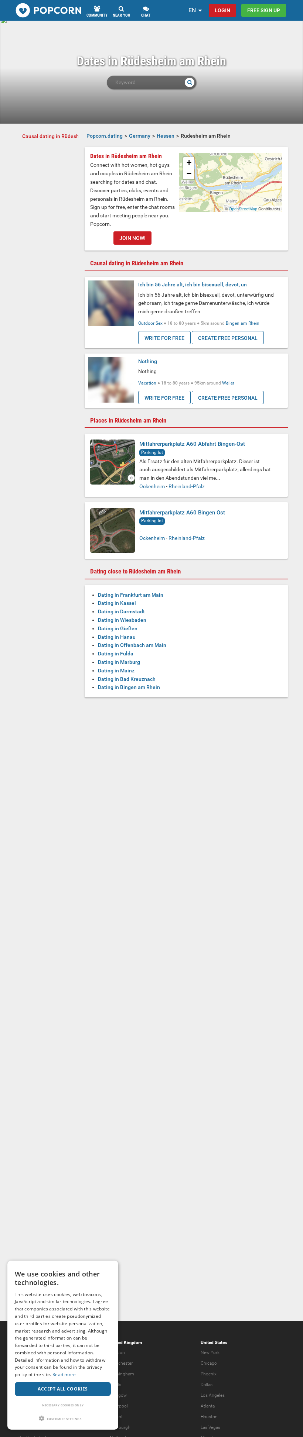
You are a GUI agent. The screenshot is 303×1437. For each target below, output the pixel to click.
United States (214, 1342)
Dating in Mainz (116, 670)
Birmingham (122, 1373)
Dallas (206, 1384)
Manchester (121, 1363)
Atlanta (208, 1406)
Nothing (147, 361)
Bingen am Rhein (242, 323)
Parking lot (152, 452)
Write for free (164, 338)
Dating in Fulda (115, 654)
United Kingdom (126, 1342)
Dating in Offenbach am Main (132, 645)
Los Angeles (213, 1395)
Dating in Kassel (117, 603)
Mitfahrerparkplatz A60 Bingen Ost (182, 512)
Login (222, 10)
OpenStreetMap (243, 208)
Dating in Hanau (117, 637)
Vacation (147, 383)
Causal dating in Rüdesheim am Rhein (66, 136)
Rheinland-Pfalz (186, 486)
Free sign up (263, 10)
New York (210, 1352)
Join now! (132, 238)
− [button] (189, 173)
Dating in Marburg (119, 662)
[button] (63, 1418)
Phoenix (209, 1373)
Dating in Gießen (117, 628)
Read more (64, 1374)
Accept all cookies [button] (63, 1389)
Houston (209, 1416)
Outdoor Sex (150, 323)
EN (192, 10)
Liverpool (119, 1406)
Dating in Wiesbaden (122, 620)
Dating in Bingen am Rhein (129, 687)
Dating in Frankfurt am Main (130, 595)
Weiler (228, 383)
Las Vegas (210, 1427)
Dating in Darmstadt (121, 611)
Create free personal (228, 338)
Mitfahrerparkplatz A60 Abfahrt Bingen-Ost (192, 444)
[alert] (62, 1345)
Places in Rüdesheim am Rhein (128, 420)
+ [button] (189, 162)
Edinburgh (120, 1427)
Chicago (209, 1363)
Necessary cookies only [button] (63, 1405)
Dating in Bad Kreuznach (127, 679)
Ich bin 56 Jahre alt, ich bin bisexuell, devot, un (192, 284)
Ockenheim (152, 486)
